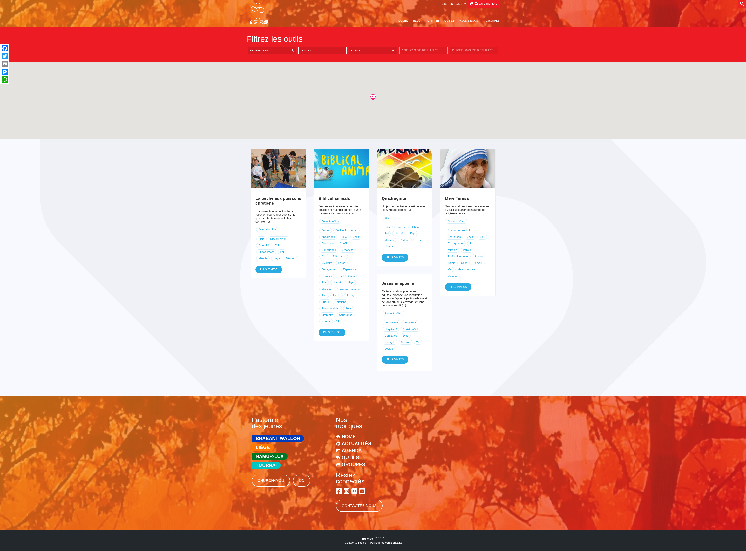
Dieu (324, 256)
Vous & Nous (468, 20)
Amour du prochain (459, 230)
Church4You (271, 481)
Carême (401, 226)
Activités (433, 20)
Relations (340, 301)
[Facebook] (5, 48)
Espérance (349, 269)
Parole (337, 295)
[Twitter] (5, 56)
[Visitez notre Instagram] (346, 491)
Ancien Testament (346, 230)
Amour (326, 230)
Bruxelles (373, 538)
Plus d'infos (268, 269)
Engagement (266, 251)
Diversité (263, 245)
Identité (263, 258)
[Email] (5, 64)
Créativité (347, 249)
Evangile (327, 275)
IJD (301, 481)
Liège (276, 258)
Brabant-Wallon (278, 438)
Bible (261, 238)
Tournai (266, 465)
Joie (324, 282)
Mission (290, 258)
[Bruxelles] (258, 24)
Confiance (328, 243)
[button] (373, 97)
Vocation (453, 275)
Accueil (402, 20)
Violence (390, 246)
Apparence (328, 236)
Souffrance (345, 314)
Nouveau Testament (349, 288)
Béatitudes (454, 236)
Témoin (478, 262)
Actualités (356, 443)
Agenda (352, 450)
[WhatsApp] (5, 79)
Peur (418, 239)
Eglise (278, 245)
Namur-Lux (270, 456)
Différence (339, 256)
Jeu (387, 217)
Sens (348, 308)
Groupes (492, 20)
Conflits (344, 243)
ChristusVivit (410, 329)
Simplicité (327, 314)
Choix (356, 236)
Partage (351, 295)
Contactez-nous (359, 506)
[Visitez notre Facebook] (339, 491)
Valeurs (326, 321)
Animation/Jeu (267, 229)
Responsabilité (331, 308)
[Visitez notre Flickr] (354, 491)
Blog (417, 20)
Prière (325, 301)
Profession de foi (458, 256)
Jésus (351, 275)
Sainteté (479, 256)
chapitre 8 (410, 322)
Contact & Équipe (355, 542)
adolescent (391, 322)
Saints (451, 262)
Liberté (336, 282)
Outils (449, 20)
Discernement (278, 238)
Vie (338, 321)
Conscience (329, 249)
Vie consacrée (466, 269)
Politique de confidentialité (386, 542)
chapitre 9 (391, 329)
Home (349, 436)
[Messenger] (5, 72)
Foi (282, 251)
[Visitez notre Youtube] (362, 491)
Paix (324, 295)
